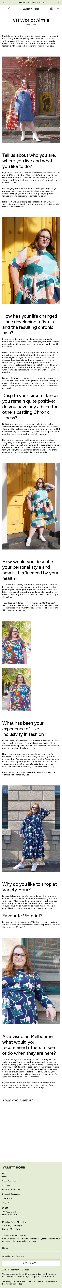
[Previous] (3, 2)
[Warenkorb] (58, 9)
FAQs (4, 1176)
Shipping (6, 1185)
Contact (5, 1203)
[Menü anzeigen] (4, 9)
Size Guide (7, 1198)
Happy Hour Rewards (11, 1190)
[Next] (58, 2)
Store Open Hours (9, 1181)
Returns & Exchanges (11, 1194)
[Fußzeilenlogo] (13, 1167)
